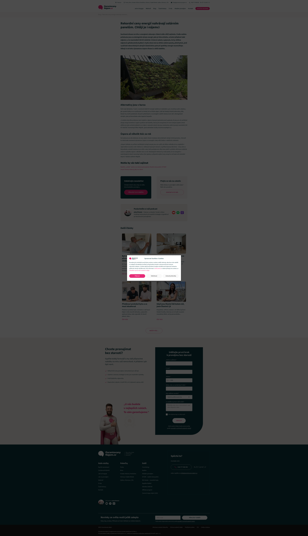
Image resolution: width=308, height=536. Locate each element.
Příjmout (137, 276)
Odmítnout (154, 276)
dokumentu (158, 268)
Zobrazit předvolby (171, 276)
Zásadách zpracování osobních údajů (139, 270)
